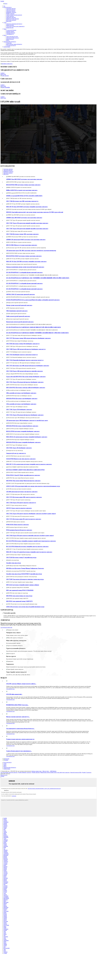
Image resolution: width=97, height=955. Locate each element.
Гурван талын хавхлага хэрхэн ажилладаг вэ (20, 739)
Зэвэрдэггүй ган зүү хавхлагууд (16, 453)
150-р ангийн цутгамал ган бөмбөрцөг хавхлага (21, 404)
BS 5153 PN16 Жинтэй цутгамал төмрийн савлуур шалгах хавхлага (27, 546)
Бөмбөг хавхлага (10, 13)
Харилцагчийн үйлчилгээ (9, 41)
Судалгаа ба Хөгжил (11, 30)
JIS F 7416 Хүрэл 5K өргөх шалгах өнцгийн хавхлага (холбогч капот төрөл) (30, 535)
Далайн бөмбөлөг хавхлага (24, 772)
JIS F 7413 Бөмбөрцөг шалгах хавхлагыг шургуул (22, 354)
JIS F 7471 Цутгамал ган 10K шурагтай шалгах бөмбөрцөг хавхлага (27, 365)
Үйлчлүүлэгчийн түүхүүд (12, 37)
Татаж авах (9, 43)
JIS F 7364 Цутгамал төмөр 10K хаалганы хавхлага (22, 234)
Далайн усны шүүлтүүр (13, 563)
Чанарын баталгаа (10, 32)
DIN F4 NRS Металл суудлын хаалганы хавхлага (21, 245)
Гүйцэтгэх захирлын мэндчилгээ (14, 23)
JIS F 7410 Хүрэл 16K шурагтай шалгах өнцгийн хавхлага (24, 371)
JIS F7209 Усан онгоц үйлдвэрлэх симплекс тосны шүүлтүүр (25, 579)
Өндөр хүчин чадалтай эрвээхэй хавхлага (19, 305)
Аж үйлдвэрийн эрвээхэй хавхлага (9, 772)
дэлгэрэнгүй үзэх (10, 689)
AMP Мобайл (53, 771)
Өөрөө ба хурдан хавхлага (12, 18)
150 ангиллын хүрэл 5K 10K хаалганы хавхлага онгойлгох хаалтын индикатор (31, 250)
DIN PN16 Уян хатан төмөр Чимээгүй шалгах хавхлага (23, 480)
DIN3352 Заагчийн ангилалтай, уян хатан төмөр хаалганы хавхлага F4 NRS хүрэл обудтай (34, 212)
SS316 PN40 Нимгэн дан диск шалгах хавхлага (21, 459)
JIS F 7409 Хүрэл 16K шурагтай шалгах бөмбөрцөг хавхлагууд (26, 349)
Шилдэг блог (46, 771)
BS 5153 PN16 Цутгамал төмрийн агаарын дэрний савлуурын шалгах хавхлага (31, 541)
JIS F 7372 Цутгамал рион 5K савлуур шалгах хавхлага (23, 519)
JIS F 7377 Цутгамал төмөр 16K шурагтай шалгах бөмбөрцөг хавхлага (28, 338)
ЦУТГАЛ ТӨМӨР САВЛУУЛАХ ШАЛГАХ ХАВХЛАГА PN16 (25, 469)
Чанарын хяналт (10, 31)
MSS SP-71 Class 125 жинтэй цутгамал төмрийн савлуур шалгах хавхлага (29, 552)
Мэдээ (4, 35)
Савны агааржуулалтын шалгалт (14, 14)
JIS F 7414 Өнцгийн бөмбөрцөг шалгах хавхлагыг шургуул (24, 360)
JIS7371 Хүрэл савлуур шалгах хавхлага (19, 508)
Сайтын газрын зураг (36, 771)
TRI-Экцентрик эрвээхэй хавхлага (16, 311)
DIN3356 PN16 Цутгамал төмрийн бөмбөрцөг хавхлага (23, 442)
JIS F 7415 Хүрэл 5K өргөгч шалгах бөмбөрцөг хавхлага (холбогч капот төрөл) (31, 513)
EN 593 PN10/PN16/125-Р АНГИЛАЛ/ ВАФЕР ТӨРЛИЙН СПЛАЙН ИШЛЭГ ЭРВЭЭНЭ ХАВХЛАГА (37, 332)
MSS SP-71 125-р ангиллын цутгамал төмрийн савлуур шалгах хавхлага (29, 464)
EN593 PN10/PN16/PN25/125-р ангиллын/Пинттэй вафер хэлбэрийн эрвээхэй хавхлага (33, 300)
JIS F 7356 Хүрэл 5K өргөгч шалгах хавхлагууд (21, 502)
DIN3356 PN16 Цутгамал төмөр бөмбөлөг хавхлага (22, 426)
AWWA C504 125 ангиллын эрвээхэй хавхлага (20, 294)
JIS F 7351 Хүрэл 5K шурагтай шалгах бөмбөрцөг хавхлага (24, 382)
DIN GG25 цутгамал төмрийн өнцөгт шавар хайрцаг (22, 585)
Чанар (4, 29)
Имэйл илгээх (4, 775)
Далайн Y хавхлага (86, 772)
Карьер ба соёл (9, 27)
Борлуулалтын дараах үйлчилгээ (14, 44)
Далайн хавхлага (36, 772)
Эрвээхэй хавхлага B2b (75, 772)
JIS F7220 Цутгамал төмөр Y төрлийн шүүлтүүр (21, 557)
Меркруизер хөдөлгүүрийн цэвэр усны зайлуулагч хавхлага (55, 772)
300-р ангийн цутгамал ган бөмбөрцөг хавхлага (21, 393)
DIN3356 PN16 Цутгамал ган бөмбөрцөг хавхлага (21, 398)
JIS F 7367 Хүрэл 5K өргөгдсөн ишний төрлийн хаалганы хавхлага (27, 223)
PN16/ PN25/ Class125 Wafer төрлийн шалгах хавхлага (23, 475)
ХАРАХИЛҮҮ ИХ (3, 73)
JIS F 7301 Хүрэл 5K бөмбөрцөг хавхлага (19, 409)
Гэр (4, 6)
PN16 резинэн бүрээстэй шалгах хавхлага (19, 530)
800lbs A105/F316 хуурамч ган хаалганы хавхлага (21, 190)
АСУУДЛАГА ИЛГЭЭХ (6, 627)
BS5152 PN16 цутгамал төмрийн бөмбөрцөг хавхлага (22, 431)
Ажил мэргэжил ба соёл (12, 36)
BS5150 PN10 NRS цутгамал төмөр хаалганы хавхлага (23, 184)
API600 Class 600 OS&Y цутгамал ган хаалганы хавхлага (24, 179)
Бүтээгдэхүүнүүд (7, 7)
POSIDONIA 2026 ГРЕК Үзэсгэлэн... (17, 705)
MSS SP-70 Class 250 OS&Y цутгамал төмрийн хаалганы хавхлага (27, 206)
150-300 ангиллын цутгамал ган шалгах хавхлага (21, 491)
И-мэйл (2, 776)
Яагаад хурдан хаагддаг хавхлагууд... (18, 716)
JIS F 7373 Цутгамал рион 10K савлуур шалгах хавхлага (24, 497)
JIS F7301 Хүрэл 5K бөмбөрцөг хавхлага (19, 448)
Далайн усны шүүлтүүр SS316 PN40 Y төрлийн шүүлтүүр (24, 574)
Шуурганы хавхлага (11, 20)
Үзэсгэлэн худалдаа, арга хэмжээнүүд (15, 26)
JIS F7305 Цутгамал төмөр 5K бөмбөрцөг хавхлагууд (22, 343)
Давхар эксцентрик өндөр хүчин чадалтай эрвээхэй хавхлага (25, 267)
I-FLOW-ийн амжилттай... (14, 694)
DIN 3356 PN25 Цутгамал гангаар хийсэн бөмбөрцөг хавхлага (25, 387)
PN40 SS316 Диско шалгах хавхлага (17, 524)
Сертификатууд (10, 34)
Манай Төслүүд (10, 39)
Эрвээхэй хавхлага (10, 9)
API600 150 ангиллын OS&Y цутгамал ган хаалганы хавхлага (25, 239)
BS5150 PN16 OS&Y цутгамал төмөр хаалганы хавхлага (24, 256)
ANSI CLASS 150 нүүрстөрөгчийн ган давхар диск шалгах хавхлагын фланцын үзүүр (33, 486)
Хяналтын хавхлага (11, 17)
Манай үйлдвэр (10, 25)
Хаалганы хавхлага (11, 8)
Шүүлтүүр (8, 21)
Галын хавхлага (10, 16)
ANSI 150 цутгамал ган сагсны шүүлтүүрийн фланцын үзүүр (25, 606)
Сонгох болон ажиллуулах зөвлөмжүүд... (19, 751)
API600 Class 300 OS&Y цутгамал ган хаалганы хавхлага (24, 217)
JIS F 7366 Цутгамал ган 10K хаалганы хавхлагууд (22, 201)
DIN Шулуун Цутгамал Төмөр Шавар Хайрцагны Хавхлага (25, 568)
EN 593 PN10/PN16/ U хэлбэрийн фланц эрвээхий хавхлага (24, 272)
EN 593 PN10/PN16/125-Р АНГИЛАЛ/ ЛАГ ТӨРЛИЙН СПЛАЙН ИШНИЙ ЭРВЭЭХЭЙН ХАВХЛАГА (37, 278)
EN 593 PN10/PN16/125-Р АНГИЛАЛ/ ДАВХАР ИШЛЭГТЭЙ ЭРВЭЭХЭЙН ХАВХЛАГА (33, 327)
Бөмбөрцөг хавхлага (11, 12)
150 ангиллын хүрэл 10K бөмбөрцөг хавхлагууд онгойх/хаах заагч (27, 420)
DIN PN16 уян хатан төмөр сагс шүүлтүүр (19, 596)
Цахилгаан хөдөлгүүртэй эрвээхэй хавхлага (20, 322)
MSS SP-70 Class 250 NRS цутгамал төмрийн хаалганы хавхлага (26, 261)
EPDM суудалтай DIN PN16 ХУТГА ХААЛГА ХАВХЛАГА (24, 195)
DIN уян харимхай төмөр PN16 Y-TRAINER (19, 590)
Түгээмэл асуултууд (11, 45)
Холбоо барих (6, 46)
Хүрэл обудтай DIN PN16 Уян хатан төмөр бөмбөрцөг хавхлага (26, 376)
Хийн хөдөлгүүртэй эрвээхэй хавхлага (18, 316)
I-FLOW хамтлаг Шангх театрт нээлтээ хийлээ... (21, 683)
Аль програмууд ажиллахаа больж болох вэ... (20, 728)
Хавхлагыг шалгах (10, 11)
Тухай (4, 22)
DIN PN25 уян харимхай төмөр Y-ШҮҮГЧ (19, 601)
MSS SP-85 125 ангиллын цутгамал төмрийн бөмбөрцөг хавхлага (26, 437)
